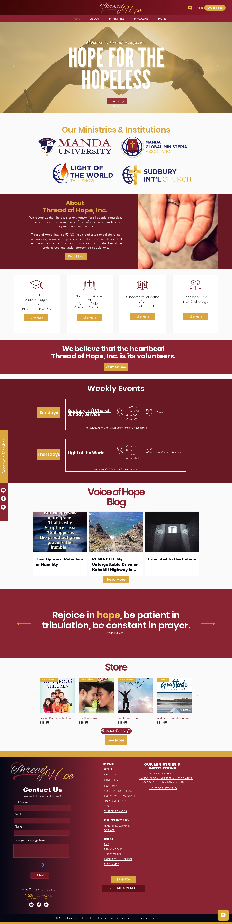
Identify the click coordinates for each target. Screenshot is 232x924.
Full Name (21, 802)
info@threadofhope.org (40, 889)
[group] (116, 701)
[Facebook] (3, 498)
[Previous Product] (35, 695)
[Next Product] (197, 695)
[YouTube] (3, 490)
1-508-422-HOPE (38, 895)
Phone (19, 826)
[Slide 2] (118, 106)
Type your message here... (30, 840)
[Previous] (14, 67)
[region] (38, 896)
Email (18, 814)
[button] (215, 8)
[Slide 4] (113, 106)
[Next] (218, 67)
